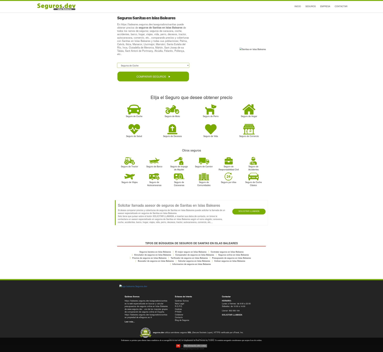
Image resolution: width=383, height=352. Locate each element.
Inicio (297, 6)
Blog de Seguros (182, 320)
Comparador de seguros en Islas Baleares (194, 254)
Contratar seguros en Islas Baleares (227, 251)
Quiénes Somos (182, 300)
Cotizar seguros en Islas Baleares (229, 260)
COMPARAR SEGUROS (151, 76)
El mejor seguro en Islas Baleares (190, 251)
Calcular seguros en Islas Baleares (194, 260)
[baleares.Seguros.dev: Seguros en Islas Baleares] (55, 6)
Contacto (179, 317)
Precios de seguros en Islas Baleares (149, 257)
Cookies (178, 309)
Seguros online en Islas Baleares (233, 254)
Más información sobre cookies (195, 346)
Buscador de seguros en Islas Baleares (156, 260)
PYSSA (178, 311)
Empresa (325, 6)
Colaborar (179, 314)
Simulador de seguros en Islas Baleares (152, 254)
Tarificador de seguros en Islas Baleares (189, 257)
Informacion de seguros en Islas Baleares (191, 264)
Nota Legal (179, 303)
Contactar (341, 6)
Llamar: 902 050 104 (231, 310)
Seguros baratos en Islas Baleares (155, 251)
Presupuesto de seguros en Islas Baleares (231, 257)
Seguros (310, 6)
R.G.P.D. (179, 306)
